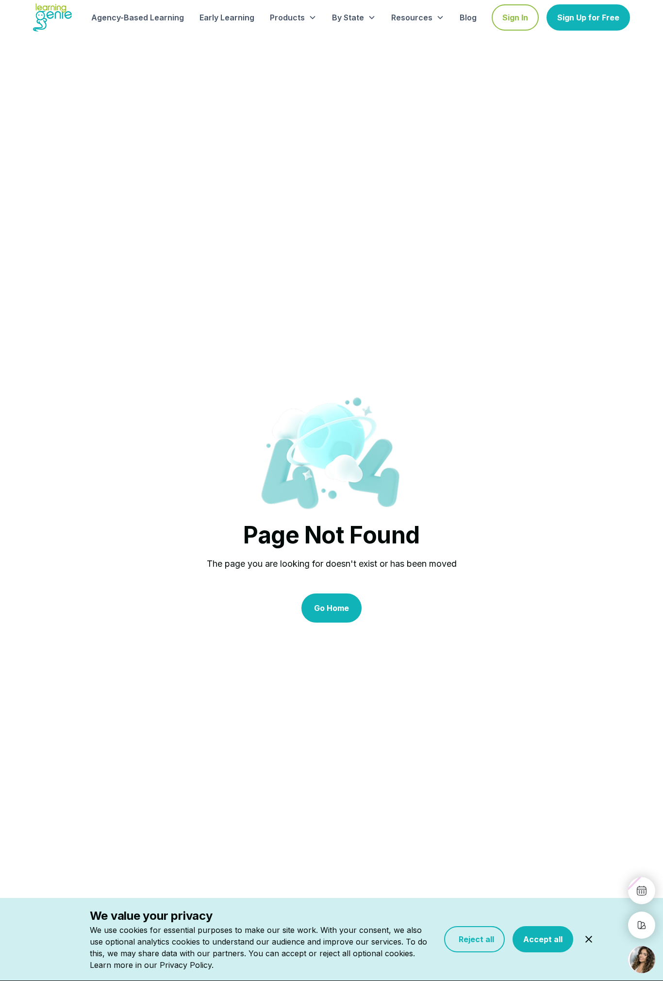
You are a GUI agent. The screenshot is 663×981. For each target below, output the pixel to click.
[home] (52, 17)
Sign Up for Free (588, 17)
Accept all (543, 939)
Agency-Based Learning (137, 17)
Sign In (515, 17)
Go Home (331, 608)
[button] (293, 17)
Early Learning (226, 17)
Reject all (474, 939)
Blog (468, 17)
